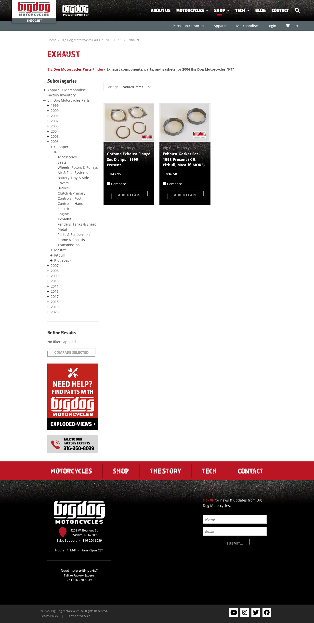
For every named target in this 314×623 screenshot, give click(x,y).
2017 (55, 296)
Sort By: (112, 87)
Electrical (65, 208)
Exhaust (133, 40)
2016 (55, 291)
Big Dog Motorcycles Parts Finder (75, 69)
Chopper (61, 146)
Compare (118, 184)
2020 (55, 312)
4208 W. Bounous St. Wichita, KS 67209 (84, 532)
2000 (55, 110)
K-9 (120, 40)
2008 (55, 270)
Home (51, 40)
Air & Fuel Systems (73, 172)
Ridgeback (62, 260)
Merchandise (247, 25)
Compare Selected (71, 352)
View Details (129, 122)
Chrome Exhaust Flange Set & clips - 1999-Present (128, 159)
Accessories (67, 157)
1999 (55, 105)
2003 (55, 126)
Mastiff (60, 250)
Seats (62, 162)
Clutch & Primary (71, 193)
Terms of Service (78, 616)
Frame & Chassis (71, 239)
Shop (219, 10)
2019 (55, 306)
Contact (280, 10)
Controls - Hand (70, 203)
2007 (55, 265)
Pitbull (59, 255)
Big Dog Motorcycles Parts (81, 40)
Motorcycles (190, 10)
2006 (108, 40)
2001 (55, 115)
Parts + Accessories (188, 25)
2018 (55, 301)
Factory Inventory (61, 95)
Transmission (69, 245)
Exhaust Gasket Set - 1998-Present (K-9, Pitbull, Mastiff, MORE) (184, 159)
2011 (55, 286)
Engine (63, 214)
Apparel (219, 25)
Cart (294, 25)
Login (271, 25)
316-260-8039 (82, 580)
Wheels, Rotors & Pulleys (78, 167)
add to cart (129, 195)
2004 (55, 131)
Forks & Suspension (74, 234)
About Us (160, 10)
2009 (55, 276)
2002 (55, 121)
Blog (260, 10)
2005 (55, 136)
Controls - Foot (69, 198)
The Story (165, 471)
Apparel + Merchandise (66, 90)
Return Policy (49, 616)
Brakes (63, 188)
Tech (240, 10)
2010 (55, 281)
